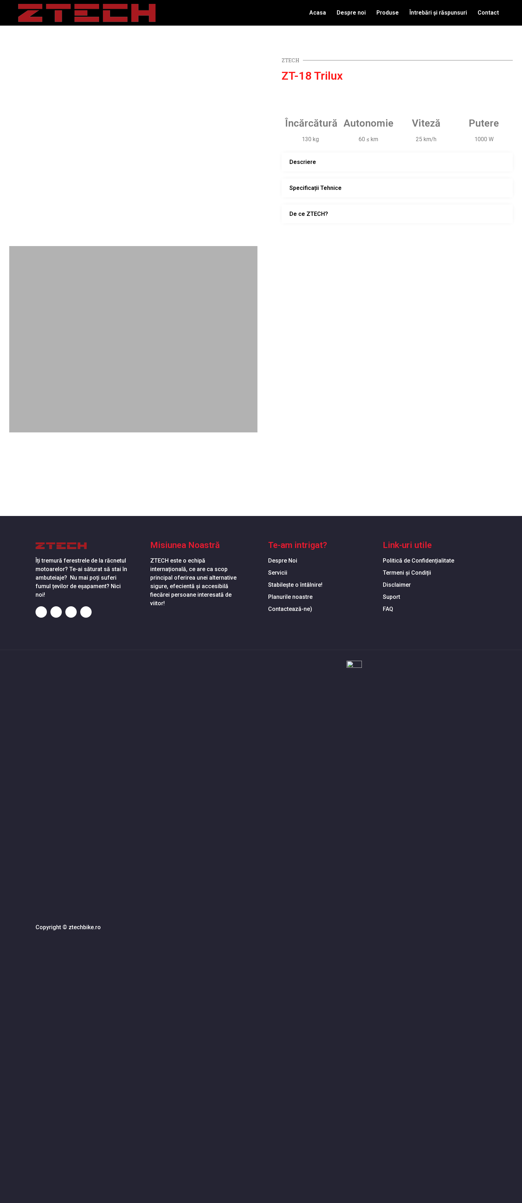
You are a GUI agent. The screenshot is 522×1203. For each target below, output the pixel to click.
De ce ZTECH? (308, 214)
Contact (488, 12)
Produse (387, 12)
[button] (18, 150)
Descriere (302, 162)
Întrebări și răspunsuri (438, 12)
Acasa (317, 12)
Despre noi (351, 12)
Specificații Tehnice (315, 188)
